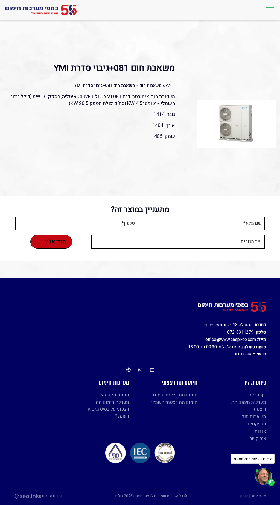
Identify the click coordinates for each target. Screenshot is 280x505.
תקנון (244, 496)
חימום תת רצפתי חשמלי (174, 402)
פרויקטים (257, 424)
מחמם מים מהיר (113, 395)
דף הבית (258, 395)
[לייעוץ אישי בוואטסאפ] (264, 476)
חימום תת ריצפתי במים (175, 395)
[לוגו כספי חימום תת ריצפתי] (41, 10)
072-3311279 (240, 332)
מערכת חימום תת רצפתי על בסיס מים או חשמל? (107, 409)
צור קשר (258, 438)
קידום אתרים (51, 496)
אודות (260, 431)
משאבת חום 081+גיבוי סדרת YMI (114, 68)
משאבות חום (150, 86)
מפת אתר (258, 496)
